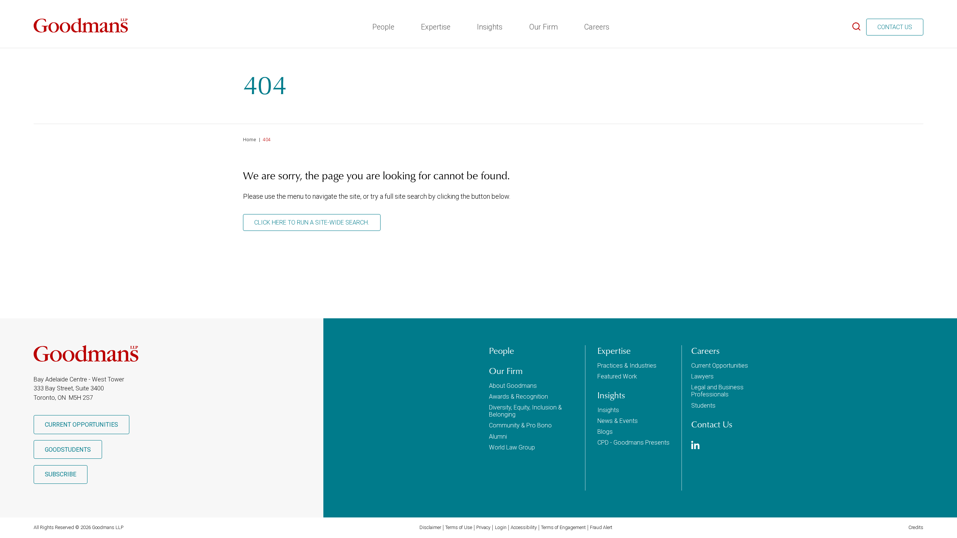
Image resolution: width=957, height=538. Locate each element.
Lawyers (702, 376)
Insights (489, 27)
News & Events (617, 420)
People (382, 27)
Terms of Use (458, 527)
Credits (915, 527)
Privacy (483, 527)
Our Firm (542, 27)
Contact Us (894, 27)
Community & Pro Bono (520, 425)
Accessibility (524, 527)
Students (703, 405)
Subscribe (60, 474)
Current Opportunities (81, 424)
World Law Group (512, 447)
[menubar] (490, 25)
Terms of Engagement (563, 527)
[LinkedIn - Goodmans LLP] (695, 446)
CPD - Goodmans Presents (633, 442)
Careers (596, 27)
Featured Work (617, 376)
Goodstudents (68, 449)
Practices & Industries (626, 365)
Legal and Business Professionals (717, 391)
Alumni (498, 436)
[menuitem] (382, 25)
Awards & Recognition (518, 396)
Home (249, 139)
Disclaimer (430, 527)
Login (501, 527)
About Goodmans (513, 385)
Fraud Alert (601, 527)
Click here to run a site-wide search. (311, 222)
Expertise (435, 27)
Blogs (605, 431)
